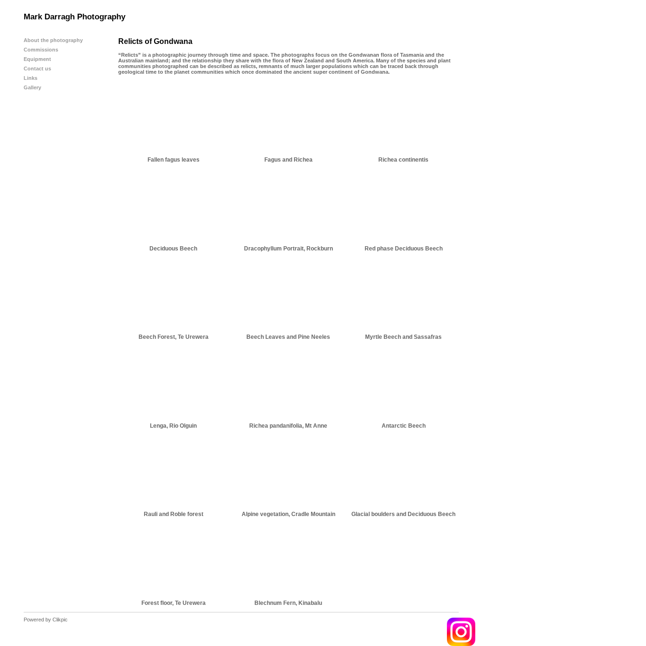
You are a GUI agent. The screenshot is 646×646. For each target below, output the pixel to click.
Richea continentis (403, 159)
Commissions (41, 49)
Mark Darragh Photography (74, 16)
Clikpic (60, 619)
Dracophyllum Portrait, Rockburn (288, 248)
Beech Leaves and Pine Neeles (288, 337)
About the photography (53, 40)
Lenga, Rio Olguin (173, 425)
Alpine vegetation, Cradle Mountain (288, 514)
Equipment (37, 59)
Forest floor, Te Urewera (173, 603)
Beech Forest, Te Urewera (174, 337)
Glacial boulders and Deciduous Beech (403, 514)
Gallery (32, 87)
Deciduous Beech (173, 248)
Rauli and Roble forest (173, 514)
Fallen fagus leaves (174, 159)
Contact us (37, 68)
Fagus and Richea (288, 159)
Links (30, 78)
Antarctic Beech (404, 425)
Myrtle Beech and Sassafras (403, 337)
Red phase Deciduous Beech (404, 248)
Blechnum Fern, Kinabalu (288, 603)
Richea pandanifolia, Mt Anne (288, 425)
